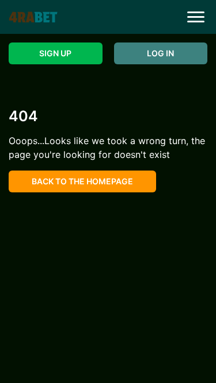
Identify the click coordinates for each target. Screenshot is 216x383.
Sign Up (55, 53)
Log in (160, 53)
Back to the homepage (82, 181)
